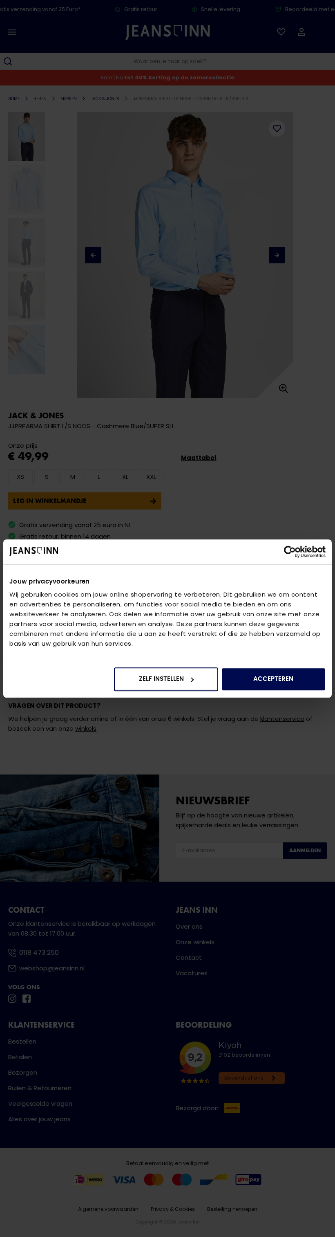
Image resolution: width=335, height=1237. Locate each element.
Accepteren (273, 679)
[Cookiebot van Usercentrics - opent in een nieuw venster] (290, 552)
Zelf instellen (161, 679)
